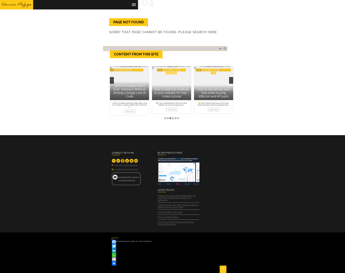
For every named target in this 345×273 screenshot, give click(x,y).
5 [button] (175, 118)
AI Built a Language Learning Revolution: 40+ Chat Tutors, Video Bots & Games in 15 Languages (177, 198)
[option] (129, 90)
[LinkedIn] (172, 250)
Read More (130, 109)
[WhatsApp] (172, 255)
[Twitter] (172, 246)
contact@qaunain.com (126, 169)
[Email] (172, 259)
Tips (140, 70)
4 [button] (173, 118)
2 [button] (168, 118)
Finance (208, 70)
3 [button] (170, 118)
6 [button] (178, 118)
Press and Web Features (168, 217)
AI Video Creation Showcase (170, 212)
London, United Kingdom (126, 165)
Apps (118, 70)
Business (198, 70)
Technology (182, 70)
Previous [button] (112, 80)
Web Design (129, 73)
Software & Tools (129, 70)
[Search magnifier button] (225, 48)
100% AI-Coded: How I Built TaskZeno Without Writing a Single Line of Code (178, 206)
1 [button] (165, 118)
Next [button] (231, 80)
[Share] (172, 263)
